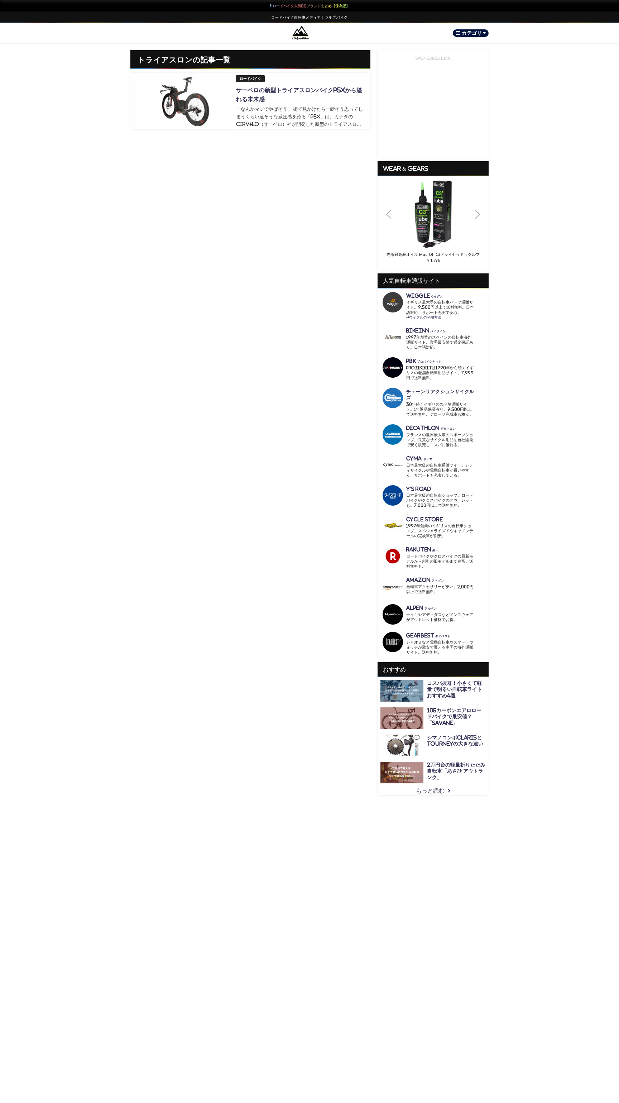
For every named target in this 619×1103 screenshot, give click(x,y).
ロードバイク (250, 78)
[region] (433, 223)
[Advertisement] (435, 107)
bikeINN (426, 330)
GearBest (428, 635)
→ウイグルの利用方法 (423, 317)
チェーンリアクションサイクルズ (440, 394)
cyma (419, 458)
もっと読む (430, 790)
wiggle (424, 295)
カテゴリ (472, 32)
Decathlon (431, 428)
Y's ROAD (418, 489)
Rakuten (422, 549)
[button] (433, 214)
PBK (424, 361)
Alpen (421, 608)
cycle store (424, 519)
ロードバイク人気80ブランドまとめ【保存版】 (311, 6)
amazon (425, 580)
